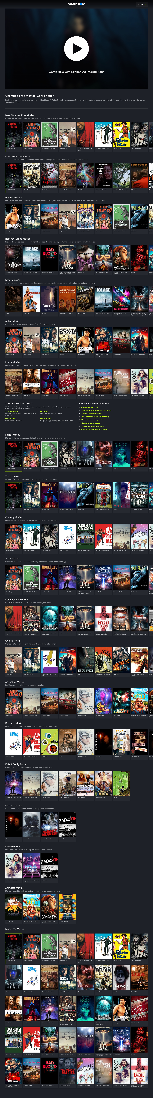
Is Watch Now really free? (89, 407)
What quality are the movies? (91, 423)
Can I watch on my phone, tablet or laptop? (95, 417)
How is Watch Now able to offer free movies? (96, 410)
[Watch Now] (76, 4)
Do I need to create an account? (91, 413)
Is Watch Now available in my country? (94, 429)
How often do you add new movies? (93, 426)
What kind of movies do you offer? (92, 420)
